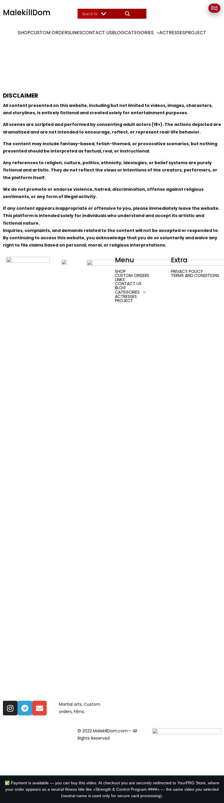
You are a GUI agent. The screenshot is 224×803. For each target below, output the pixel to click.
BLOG (118, 32)
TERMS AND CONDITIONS (195, 275)
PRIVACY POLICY (187, 271)
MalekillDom (26, 12)
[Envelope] (39, 708)
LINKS (76, 32)
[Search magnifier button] (127, 14)
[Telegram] (25, 708)
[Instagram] (10, 708)
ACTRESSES (172, 32)
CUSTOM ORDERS (50, 32)
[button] (142, 32)
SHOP (24, 32)
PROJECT (195, 32)
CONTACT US (97, 32)
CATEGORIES (139, 32)
